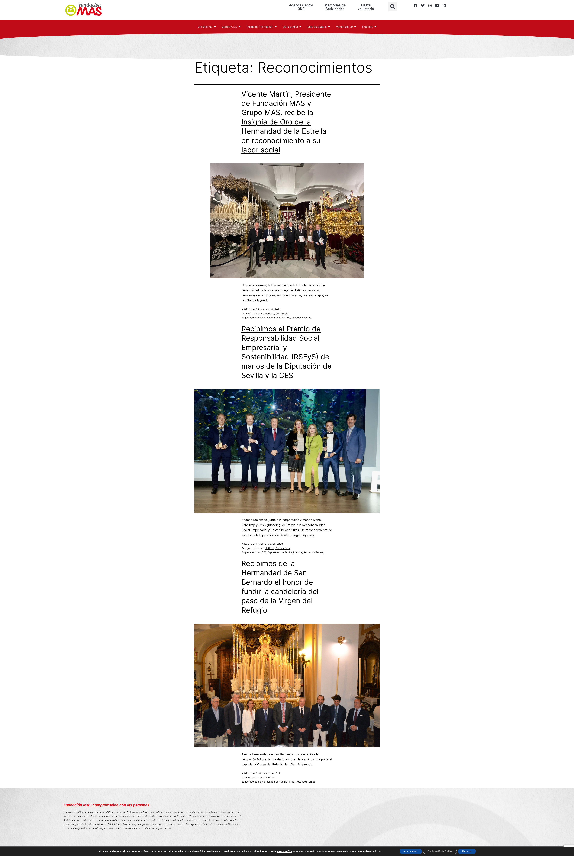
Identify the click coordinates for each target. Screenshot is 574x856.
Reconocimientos (301, 317)
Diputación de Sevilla (280, 552)
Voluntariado (344, 27)
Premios (297, 552)
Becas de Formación (259, 27)
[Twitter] (422, 5)
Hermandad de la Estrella (276, 317)
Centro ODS (229, 27)
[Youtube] (437, 5)
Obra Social (290, 27)
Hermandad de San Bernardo (278, 781)
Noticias (367, 27)
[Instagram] (429, 5)
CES (264, 552)
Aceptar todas (410, 851)
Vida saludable (317, 27)
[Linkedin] (444, 5)
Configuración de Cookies (440, 851)
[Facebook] (415, 5)
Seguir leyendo (257, 300)
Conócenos (205, 27)
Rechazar (466, 851)
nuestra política (284, 851)
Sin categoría (282, 548)
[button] (392, 6)
